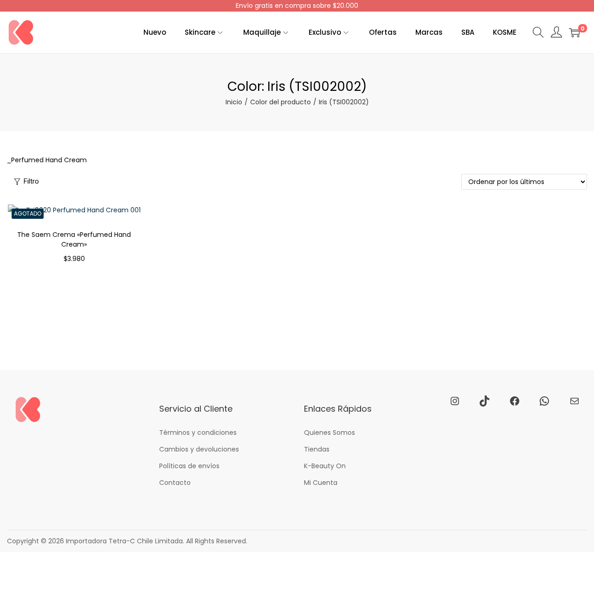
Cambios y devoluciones (199, 449)
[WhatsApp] (544, 401)
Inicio (234, 102)
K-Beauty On (325, 466)
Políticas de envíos (189, 466)
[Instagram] (454, 401)
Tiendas (316, 449)
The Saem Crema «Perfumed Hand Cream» (74, 239)
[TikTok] (484, 401)
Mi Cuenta (320, 482)
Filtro (31, 181)
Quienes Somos (329, 432)
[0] (574, 32)
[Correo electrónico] (574, 401)
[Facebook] (514, 401)
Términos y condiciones (198, 432)
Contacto (175, 482)
